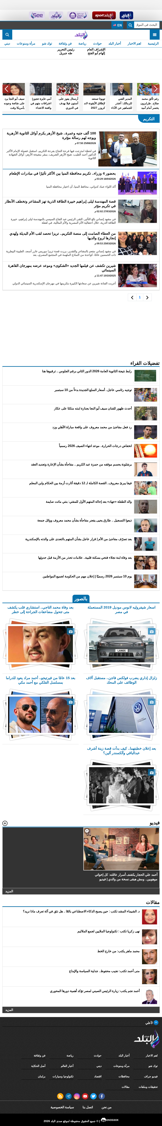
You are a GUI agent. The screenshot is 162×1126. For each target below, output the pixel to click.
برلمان (41, 1076)
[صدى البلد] (80, 35)
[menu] (155, 35)
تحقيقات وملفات (148, 1086)
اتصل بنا (88, 1107)
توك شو (47, 43)
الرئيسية (153, 43)
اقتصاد (98, 1076)
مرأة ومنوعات (26, 43)
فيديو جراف (151, 1076)
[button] (156, 89)
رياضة (82, 43)
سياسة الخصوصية (62, 1107)
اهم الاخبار (134, 43)
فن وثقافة (65, 43)
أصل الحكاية (38, 1065)
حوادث (97, 43)
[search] (7, 35)
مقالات (126, 1086)
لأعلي (149, 1023)
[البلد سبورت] (104, 15)
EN (119, 25)
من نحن (107, 1107)
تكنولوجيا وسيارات (63, 1076)
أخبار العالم (67, 1065)
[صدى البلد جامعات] (77, 15)
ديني (7, 43)
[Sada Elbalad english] (37, 15)
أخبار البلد (114, 43)
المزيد (9, 891)
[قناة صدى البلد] (126, 15)
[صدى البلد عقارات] (56, 15)
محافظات (124, 1076)
